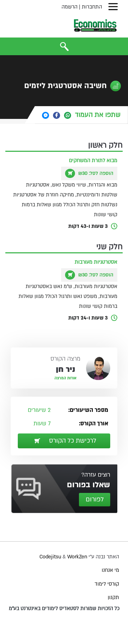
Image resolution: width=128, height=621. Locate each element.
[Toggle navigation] (113, 6)
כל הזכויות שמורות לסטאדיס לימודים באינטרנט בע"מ (64, 608)
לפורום (95, 499)
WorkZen (77, 556)
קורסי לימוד (107, 584)
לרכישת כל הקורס (71, 441)
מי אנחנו (110, 570)
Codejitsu (51, 556)
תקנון (113, 597)
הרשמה (70, 7)
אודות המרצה (65, 378)
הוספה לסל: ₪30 (95, 173)
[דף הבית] (95, 25)
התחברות (92, 7)
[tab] (81, 114)
